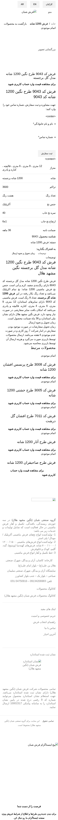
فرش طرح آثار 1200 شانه (36, 442)
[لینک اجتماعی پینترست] (23, 249)
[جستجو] (3, 12)
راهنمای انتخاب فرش (44, 622)
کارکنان (49, 4)
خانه (53, 23)
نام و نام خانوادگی (43, 123)
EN (34, 4)
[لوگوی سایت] (29, 11)
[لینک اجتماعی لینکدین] (19, 249)
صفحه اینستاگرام (36, 818)
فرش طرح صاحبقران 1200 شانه (31, 463)
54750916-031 (18, 581)
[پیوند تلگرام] (8, 6)
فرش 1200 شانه (39, 23)
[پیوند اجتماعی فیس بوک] (12, 2)
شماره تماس (45, 137)
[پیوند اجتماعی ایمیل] (27, 249)
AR (22, 4)
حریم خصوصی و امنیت (43, 616)
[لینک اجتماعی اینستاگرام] (8, 2)
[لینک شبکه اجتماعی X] (31, 249)
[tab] (42, 253)
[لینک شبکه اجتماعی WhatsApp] (5, 2)
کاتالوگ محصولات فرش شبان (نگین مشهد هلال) (30, 595)
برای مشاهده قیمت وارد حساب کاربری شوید (32, 84)
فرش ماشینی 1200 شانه (37, 289)
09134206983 (38, 581)
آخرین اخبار (50, 634)
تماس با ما (50, 628)
